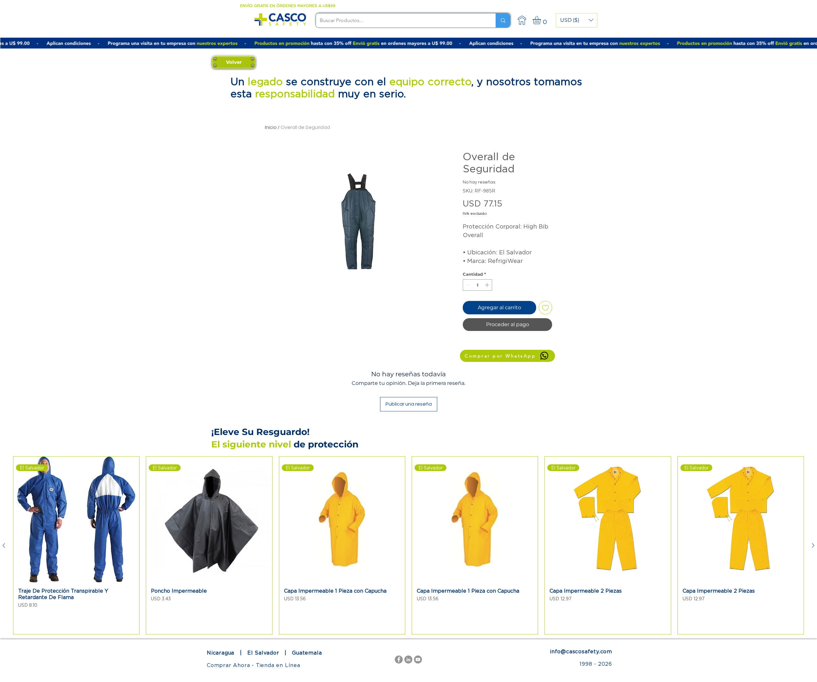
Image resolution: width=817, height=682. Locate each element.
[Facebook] (399, 659)
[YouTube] (418, 659)
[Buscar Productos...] (503, 20)
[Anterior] (4, 545)
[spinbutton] (477, 285)
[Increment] (487, 285)
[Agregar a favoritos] (545, 307)
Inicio (271, 127)
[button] (576, 20)
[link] (542, 20)
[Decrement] (467, 285)
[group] (408, 545)
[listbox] (576, 20)
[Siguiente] (813, 545)
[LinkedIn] (408, 659)
